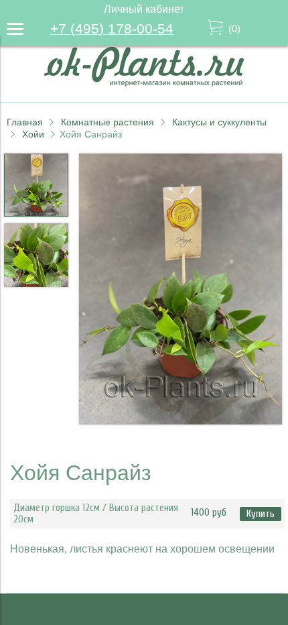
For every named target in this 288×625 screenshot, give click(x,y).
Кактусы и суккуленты (219, 122)
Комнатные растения (107, 122)
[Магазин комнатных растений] (144, 83)
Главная (25, 122)
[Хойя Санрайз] (180, 290)
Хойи (33, 134)
